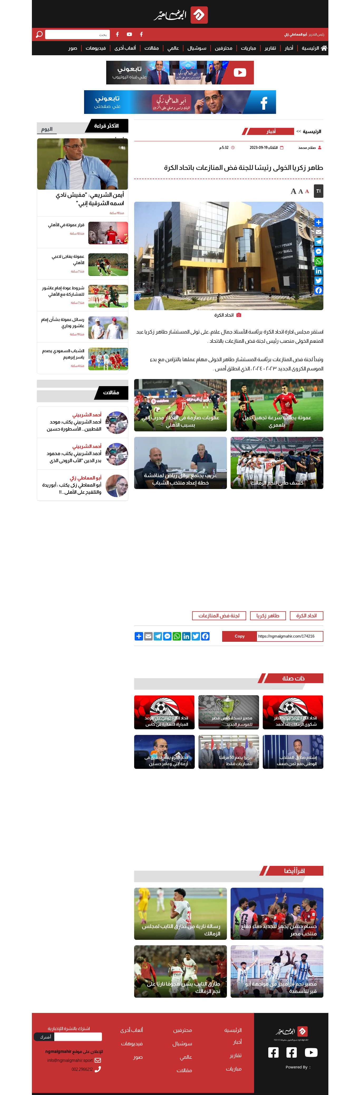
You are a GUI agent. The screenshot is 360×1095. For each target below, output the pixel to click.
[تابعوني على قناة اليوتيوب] (180, 73)
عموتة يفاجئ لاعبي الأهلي (68, 259)
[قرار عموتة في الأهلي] (108, 233)
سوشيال (196, 48)
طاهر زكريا (267, 615)
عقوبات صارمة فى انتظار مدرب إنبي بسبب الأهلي (181, 421)
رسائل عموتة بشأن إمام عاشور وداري (62, 322)
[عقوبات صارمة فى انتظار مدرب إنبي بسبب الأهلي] (180, 405)
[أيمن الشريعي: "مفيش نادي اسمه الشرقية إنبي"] (82, 164)
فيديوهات (96, 48)
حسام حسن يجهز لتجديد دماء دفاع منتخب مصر (279, 929)
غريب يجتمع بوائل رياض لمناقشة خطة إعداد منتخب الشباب (180, 479)
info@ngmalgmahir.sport (70, 1060)
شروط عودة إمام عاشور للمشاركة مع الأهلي (63, 291)
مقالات (151, 48)
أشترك (45, 1037)
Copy (240, 636)
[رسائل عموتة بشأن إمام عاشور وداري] (108, 327)
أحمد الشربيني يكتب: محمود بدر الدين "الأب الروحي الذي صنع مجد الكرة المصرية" (74, 457)
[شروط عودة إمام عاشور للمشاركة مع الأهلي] (108, 296)
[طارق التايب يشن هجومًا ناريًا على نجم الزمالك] (180, 971)
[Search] (40, 34)
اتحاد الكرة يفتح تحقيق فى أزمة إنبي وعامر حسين (166, 760)
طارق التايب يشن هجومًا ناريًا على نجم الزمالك (183, 987)
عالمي (173, 48)
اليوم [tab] (47, 129)
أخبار (289, 48)
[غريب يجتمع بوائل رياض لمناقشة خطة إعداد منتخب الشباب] (180, 463)
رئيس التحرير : (304, 34)
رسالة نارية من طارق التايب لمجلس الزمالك (181, 929)
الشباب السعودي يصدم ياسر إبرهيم (63, 354)
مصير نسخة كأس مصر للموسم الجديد (232, 721)
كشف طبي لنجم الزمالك (277, 483)
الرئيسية (311, 48)
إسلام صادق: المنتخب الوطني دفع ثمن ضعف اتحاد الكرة (297, 760)
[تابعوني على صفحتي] (180, 102)
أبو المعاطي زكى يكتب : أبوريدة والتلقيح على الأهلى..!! (71, 488)
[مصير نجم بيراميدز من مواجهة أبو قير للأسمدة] (277, 971)
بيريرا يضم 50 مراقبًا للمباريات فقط (235, 760)
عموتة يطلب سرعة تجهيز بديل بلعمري (277, 421)
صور (72, 48)
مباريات (248, 48)
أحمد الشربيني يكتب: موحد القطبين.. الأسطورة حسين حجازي (74, 425)
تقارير (270, 48)
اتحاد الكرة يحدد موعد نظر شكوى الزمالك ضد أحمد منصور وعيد (295, 721)
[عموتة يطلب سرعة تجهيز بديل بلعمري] (277, 405)
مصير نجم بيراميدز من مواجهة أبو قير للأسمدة (281, 987)
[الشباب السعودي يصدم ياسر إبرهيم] (108, 359)
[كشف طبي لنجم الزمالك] (277, 463)
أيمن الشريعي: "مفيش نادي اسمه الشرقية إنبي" (90, 198)
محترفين (223, 48)
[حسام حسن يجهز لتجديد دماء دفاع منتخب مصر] (277, 914)
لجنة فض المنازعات (219, 615)
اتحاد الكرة (306, 615)
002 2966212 (82, 1069)
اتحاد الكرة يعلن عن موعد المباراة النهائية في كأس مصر (166, 721)
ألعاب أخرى (125, 48)
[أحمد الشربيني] (116, 422)
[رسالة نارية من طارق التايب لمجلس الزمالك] (180, 914)
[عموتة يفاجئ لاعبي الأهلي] (108, 264)
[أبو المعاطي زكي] (116, 486)
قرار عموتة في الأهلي (66, 225)
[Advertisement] (16, 79)
